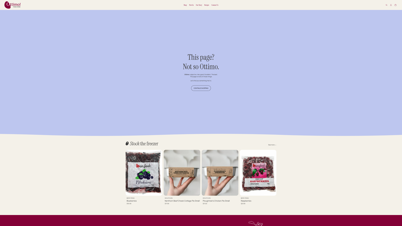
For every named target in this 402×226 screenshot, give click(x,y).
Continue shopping (201, 88)
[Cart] (395, 5)
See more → (272, 145)
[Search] (386, 5)
